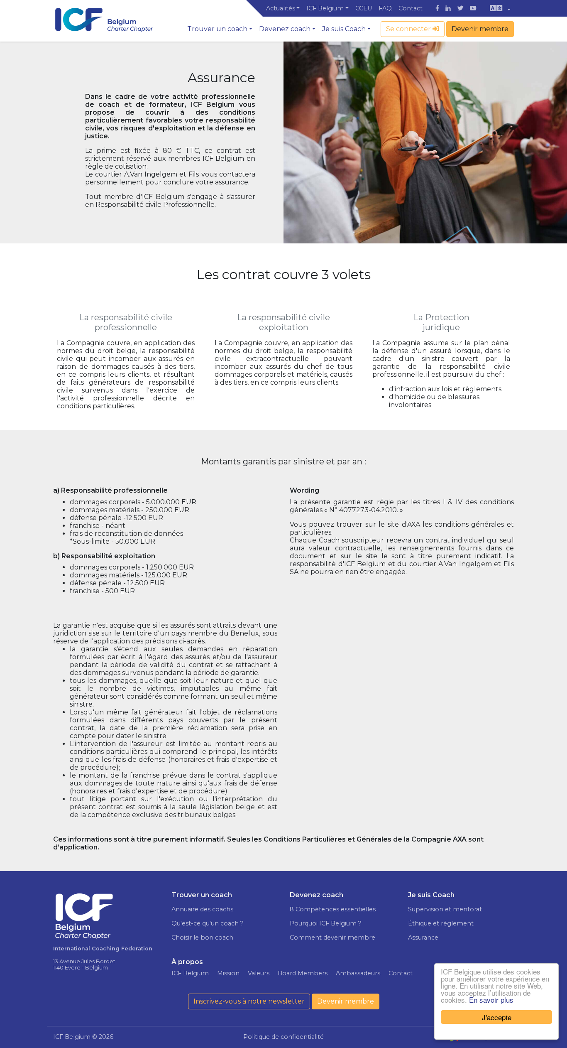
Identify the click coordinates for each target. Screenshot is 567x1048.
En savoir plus (491, 999)
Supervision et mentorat (445, 909)
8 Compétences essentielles (333, 909)
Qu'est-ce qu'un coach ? (207, 923)
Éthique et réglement (441, 923)
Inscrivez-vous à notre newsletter (249, 1001)
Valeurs (258, 973)
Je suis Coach (344, 29)
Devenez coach (284, 29)
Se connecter (409, 29)
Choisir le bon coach (202, 937)
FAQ (385, 8)
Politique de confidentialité (283, 1037)
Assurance (423, 937)
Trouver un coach (217, 29)
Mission (228, 973)
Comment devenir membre (332, 937)
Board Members (302, 973)
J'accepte (496, 1017)
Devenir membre (480, 29)
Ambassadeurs (358, 973)
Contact (410, 8)
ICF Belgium (325, 8)
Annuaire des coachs (202, 909)
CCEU (363, 8)
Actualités (280, 8)
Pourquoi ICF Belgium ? (326, 923)
